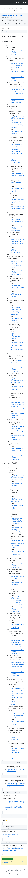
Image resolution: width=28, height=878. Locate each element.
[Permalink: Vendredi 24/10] (3, 463)
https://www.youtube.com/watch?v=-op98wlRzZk (17, 415)
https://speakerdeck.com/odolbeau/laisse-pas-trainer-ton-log (17, 221)
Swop (4, 762)
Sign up (24, 2)
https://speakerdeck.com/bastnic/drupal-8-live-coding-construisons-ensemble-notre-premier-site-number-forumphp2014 (17, 150)
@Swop (4, 831)
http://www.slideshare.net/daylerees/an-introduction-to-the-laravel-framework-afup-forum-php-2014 (17, 600)
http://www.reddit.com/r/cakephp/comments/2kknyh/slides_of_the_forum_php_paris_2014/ (15, 807)
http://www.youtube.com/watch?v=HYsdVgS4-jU (17, 208)
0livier (4, 842)
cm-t (4, 792)
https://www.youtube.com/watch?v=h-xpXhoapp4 (17, 584)
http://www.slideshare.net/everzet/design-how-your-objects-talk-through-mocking (16, 785)
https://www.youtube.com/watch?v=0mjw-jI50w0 (17, 702)
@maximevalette (6, 833)
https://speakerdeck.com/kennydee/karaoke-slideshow (17, 450)
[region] (14, 394)
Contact (11, 870)
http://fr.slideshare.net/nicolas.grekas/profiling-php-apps (17, 715)
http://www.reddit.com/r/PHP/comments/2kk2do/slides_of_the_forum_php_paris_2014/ (15, 803)
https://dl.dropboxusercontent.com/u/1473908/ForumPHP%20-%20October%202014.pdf (17, 406)
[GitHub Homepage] (9, 874)
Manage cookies (17, 870)
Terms (4, 869)
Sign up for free (7, 859)
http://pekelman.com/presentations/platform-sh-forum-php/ (17, 499)
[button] (21, 20)
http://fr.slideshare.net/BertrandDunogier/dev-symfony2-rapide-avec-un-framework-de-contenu (17, 543)
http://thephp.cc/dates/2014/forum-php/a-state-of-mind (17, 65)
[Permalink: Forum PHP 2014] (3, 37)
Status (17, 869)
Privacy (8, 869)
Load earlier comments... (14, 758)
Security (13, 869)
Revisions (13, 23)
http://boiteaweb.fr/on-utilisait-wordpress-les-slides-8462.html (17, 380)
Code (5, 23)
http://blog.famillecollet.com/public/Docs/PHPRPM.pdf (17, 201)
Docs (8, 870)
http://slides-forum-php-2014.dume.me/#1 (16, 362)
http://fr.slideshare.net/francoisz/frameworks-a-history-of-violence (17, 477)
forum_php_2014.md (15, 15)
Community (22, 869)
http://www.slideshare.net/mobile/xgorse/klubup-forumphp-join (17, 287)
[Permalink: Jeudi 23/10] (3, 42)
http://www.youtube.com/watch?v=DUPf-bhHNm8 (17, 294)
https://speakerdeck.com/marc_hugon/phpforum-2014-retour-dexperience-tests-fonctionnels (17, 311)
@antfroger (5, 845)
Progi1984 (5, 815)
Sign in (18, 2)
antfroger (4, 15)
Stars (23, 23)
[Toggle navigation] (2, 2)
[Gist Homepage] (9, 2)
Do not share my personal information (14, 871)
